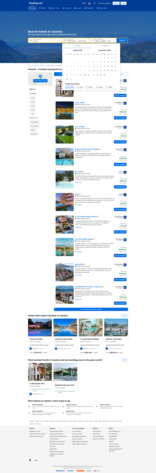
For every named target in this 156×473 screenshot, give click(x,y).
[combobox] (45, 41)
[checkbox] (88, 58)
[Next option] (127, 337)
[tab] (77, 45)
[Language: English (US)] (89, 3)
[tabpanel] (91, 69)
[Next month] (116, 50)
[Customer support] (94, 3)
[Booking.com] (35, 3)
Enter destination (37, 39)
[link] (40, 98)
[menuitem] (32, 8)
